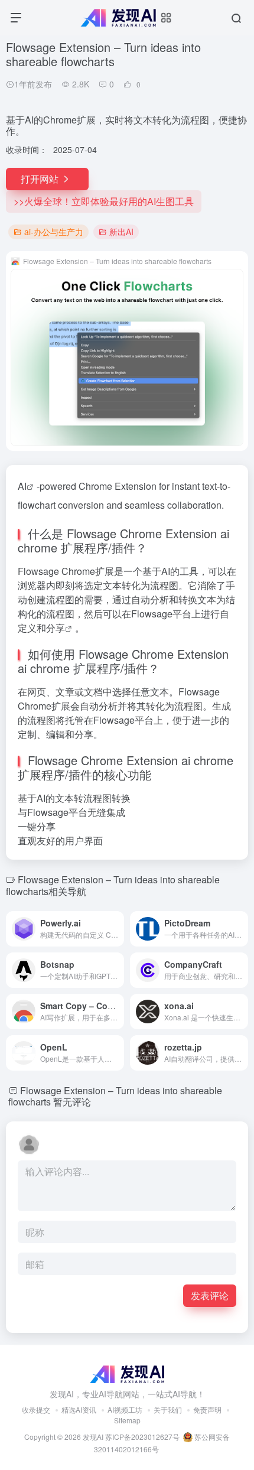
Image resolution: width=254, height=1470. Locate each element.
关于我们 (168, 1409)
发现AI (93, 1437)
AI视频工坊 (125, 1409)
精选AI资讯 (78, 1409)
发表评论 (210, 1295)
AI (22, 486)
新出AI (121, 232)
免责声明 (207, 1409)
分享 (55, 628)
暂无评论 (72, 1101)
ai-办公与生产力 (53, 232)
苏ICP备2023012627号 (142, 1437)
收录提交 (36, 1409)
